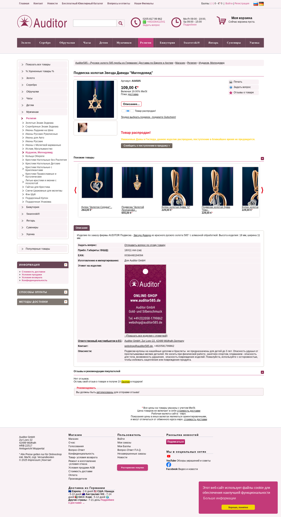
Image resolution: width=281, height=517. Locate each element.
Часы (87, 42)
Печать (237, 81)
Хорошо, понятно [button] (238, 507)
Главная (24, 3)
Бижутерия (167, 42)
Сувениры (234, 42)
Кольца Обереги (35, 156)
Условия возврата (32, 277)
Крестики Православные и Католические (41, 175)
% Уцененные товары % (40, 71)
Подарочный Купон (37, 198)
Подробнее (190, 24)
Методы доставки (33, 301)
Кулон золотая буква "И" (256, 207)
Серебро (45, 42)
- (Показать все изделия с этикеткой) (145, 335)
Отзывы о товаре (243, 92)
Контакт (38, 3)
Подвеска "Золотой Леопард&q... (133, 208)
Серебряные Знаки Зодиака (42, 126)
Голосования (76, 446)
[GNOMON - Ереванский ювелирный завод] (139, 182)
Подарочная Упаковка (38, 201)
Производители (78, 478)
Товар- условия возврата (83, 457)
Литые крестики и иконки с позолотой (41, 182)
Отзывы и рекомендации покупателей (97, 371)
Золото (26, 42)
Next (262, 190)
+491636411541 (155, 21)
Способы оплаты (33, 292)
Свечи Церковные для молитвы (44, 190)
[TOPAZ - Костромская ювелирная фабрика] (98, 182)
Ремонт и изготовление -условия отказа (82, 462)
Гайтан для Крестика (38, 187)
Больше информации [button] (219, 498)
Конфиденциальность (34, 280)
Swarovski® (192, 42)
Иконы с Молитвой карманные (43, 145)
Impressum (34, 460)
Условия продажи (32, 274)
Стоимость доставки (33, 271)
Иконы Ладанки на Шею (39, 130)
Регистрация (242, 3)
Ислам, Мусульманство (39, 148)
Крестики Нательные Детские (43, 163)
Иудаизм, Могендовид (39, 152)
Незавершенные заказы (131, 453)
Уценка (255, 42)
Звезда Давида (142, 235)
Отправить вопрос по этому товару (144, 245)
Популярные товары (38, 248)
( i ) (212, 3)
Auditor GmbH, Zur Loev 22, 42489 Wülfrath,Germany (154, 340)
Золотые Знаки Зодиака (39, 122)
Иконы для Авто (35, 137)
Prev (75, 190)
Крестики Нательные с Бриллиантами (39, 169)
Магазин (180, 62)
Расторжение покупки (132, 467)
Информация (29, 264)
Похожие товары (84, 157)
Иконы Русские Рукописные (42, 134)
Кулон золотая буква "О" (176, 207)
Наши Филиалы (143, 3)
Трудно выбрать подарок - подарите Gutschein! (148, 117)
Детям (103, 42)
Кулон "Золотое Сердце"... (96, 207)
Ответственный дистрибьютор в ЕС (100, 340)
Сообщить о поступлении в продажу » (147, 145)
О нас (72, 442)
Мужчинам (124, 42)
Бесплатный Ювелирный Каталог (82, 3)
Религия (145, 42)
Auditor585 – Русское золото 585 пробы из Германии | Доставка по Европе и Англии (124, 62)
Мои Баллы (124, 446)
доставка (133, 94)
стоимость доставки (188, 410)
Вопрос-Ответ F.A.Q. (129, 450)
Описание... (131, 104)
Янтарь (213, 42)
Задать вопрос (151, 25)
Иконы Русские (34, 141)
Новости (52, 3)
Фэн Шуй (31, 194)
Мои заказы (124, 442)
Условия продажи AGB (82, 467)
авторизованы (104, 392)
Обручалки (67, 42)
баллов (125, 381)
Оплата (73, 475)
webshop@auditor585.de (138, 346)
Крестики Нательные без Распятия (46, 159)
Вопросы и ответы (118, 3)
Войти (229, 3)
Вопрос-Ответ (77, 450)
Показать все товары (38, 64)
